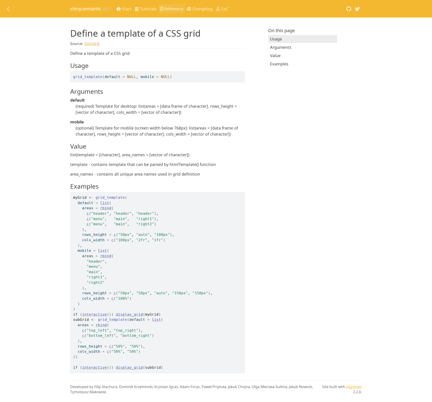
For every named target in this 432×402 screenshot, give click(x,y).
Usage (276, 39)
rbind (105, 208)
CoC (224, 8)
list (104, 203)
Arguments (280, 47)
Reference (173, 8)
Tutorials (148, 8)
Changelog (202, 8)
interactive (94, 314)
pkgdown (354, 386)
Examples (279, 64)
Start (126, 8)
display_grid (129, 314)
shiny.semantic (85, 9)
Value (275, 55)
